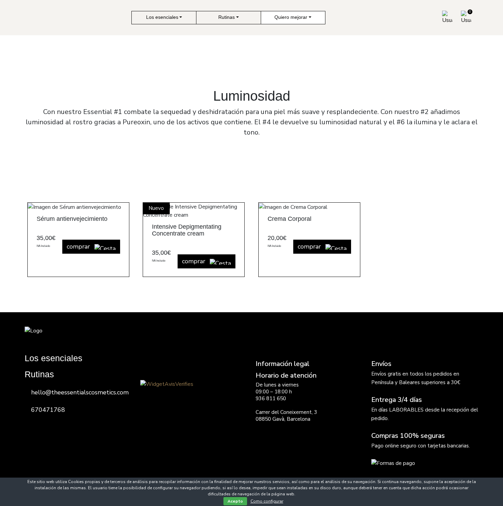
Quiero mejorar (290, 17)
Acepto (235, 501)
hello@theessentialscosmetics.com (80, 392)
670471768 (48, 410)
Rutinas (226, 17)
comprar (79, 246)
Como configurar (266, 501)
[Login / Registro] (447, 17)
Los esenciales (162, 17)
